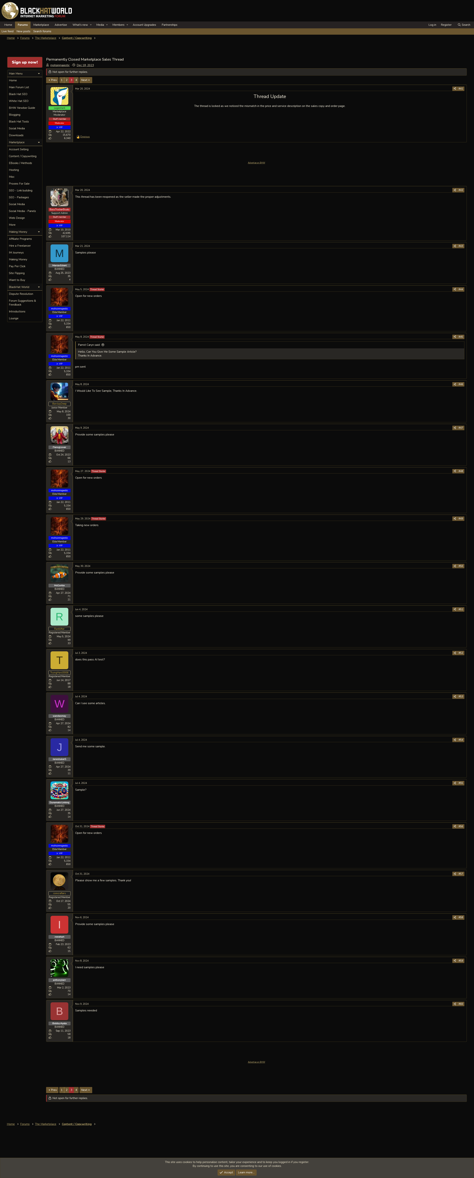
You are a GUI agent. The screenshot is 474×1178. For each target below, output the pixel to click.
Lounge (14, 318)
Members (118, 25)
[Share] (454, 89)
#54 (461, 740)
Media (100, 25)
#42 (461, 190)
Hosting (14, 170)
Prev (54, 80)
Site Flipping (17, 273)
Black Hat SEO (18, 94)
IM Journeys (16, 252)
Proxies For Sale (19, 183)
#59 (461, 960)
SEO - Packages (19, 197)
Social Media (17, 128)
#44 (461, 289)
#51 (461, 609)
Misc (11, 177)
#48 (461, 471)
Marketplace (41, 25)
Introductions (17, 311)
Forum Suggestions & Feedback (22, 302)
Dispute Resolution (21, 294)
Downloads (16, 135)
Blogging (14, 115)
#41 (461, 88)
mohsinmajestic (60, 65)
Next (84, 80)
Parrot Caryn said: (89, 345)
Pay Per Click (17, 266)
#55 (461, 783)
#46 (461, 384)
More (12, 225)
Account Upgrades (144, 25)
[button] (91, 24)
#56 (461, 826)
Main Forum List (19, 87)
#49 (461, 518)
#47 (461, 428)
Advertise (61, 25)
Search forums (42, 31)
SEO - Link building (20, 190)
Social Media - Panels (22, 211)
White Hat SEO (19, 101)
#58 (461, 917)
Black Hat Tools (19, 121)
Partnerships (169, 25)
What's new (80, 25)
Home (8, 25)
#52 (461, 653)
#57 (461, 874)
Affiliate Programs (20, 239)
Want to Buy (17, 280)
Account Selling (19, 149)
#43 (461, 246)
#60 (461, 1004)
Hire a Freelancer (20, 246)
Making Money (18, 259)
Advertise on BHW (256, 162)
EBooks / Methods (20, 163)
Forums (23, 25)
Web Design (17, 218)
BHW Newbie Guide (22, 108)
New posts (23, 31)
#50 (461, 566)
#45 (461, 337)
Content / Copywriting (22, 156)
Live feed (7, 31)
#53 (461, 696)
